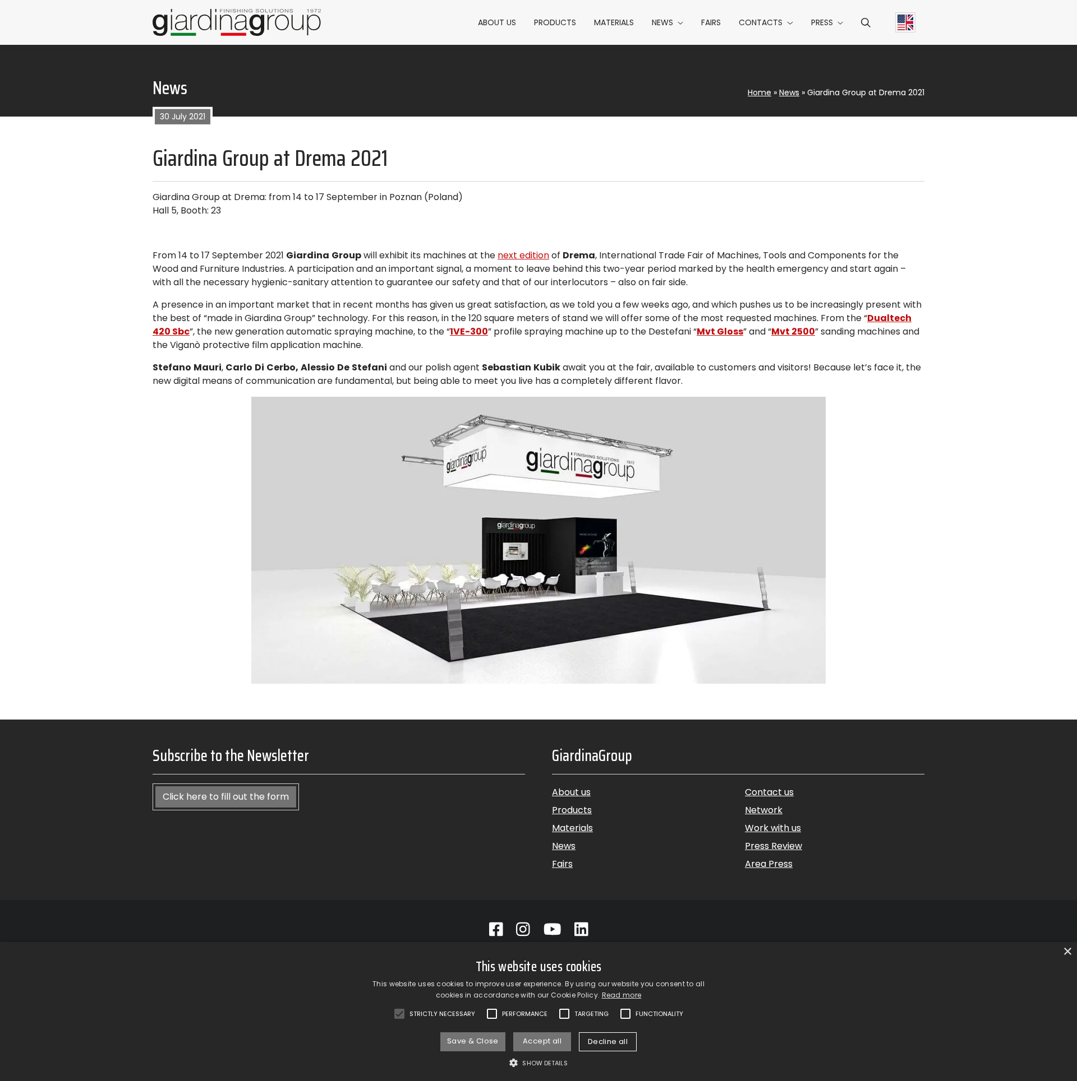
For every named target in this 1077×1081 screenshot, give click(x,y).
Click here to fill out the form (226, 796)
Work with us (773, 828)
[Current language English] (905, 22)
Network (764, 810)
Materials (614, 22)
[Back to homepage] (237, 22)
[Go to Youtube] (552, 929)
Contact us (769, 792)
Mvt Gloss (720, 331)
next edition (523, 255)
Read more (622, 995)
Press (822, 22)
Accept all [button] (542, 1041)
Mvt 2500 (793, 331)
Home (759, 92)
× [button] (1067, 952)
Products (555, 22)
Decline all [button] (608, 1041)
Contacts (761, 22)
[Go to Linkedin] (581, 929)
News (662, 22)
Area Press (769, 863)
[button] (866, 22)
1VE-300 (469, 331)
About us (497, 22)
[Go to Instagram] (523, 929)
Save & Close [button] (473, 1041)
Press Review (773, 845)
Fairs (711, 22)
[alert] (538, 1011)
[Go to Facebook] (496, 929)
